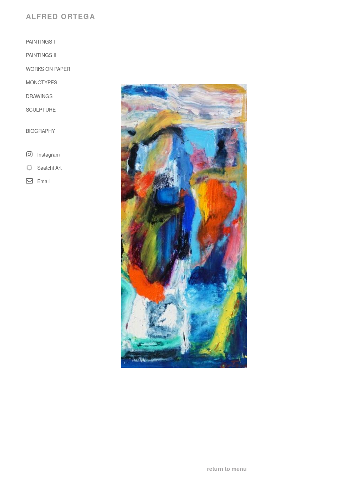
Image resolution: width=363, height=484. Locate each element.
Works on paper (48, 68)
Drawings (39, 96)
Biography (40, 130)
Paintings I (40, 41)
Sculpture (41, 109)
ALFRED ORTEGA (60, 16)
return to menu (227, 469)
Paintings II (41, 54)
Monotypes (41, 82)
